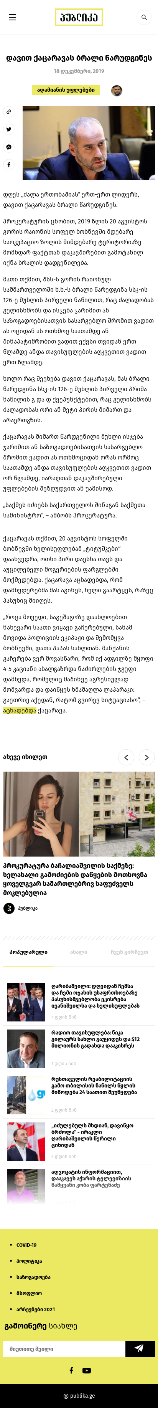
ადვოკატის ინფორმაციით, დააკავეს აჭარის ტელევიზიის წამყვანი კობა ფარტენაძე (91, 1178)
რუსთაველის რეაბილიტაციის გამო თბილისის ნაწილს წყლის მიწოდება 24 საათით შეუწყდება (94, 1086)
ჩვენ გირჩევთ (129, 952)
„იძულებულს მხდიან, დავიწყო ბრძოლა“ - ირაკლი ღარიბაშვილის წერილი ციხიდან (92, 1135)
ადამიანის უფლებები (66, 90)
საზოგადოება (33, 1277)
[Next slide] (147, 757)
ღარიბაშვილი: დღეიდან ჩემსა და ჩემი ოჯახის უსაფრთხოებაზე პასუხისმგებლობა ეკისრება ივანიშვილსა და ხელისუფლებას (95, 996)
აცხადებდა (19, 710)
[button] (144, 17)
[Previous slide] (126, 757)
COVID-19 (26, 1245)
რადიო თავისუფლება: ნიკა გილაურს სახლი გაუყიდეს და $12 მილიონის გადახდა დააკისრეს (95, 1039)
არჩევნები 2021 (35, 1309)
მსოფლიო (29, 1293)
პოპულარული (29, 952)
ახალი (78, 952)
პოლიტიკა (29, 1261)
